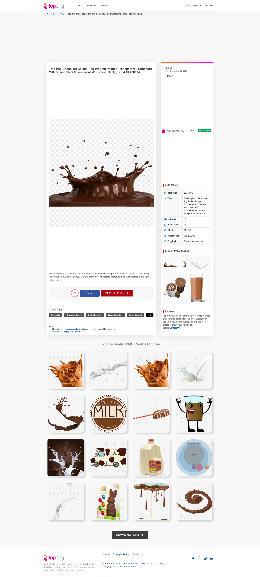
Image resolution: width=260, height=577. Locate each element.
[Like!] (75, 293)
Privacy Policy (130, 564)
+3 (149, 315)
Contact (104, 6)
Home (52, 14)
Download (206, 131)
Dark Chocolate (95, 315)
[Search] (187, 6)
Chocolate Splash (74, 315)
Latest (79, 6)
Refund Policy (158, 564)
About (106, 554)
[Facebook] (199, 558)
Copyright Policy (121, 554)
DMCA (144, 564)
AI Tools (90, 5)
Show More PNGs (128, 534)
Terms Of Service (111, 564)
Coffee (171, 76)
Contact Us (174, 328)
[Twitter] (193, 558)
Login (210, 6)
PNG (61, 14)
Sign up (197, 6)
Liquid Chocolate (115, 315)
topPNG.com (129, 567)
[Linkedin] (211, 558)
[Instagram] (205, 558)
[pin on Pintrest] (80, 355)
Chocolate (55, 315)
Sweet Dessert (135, 315)
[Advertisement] (130, 41)
